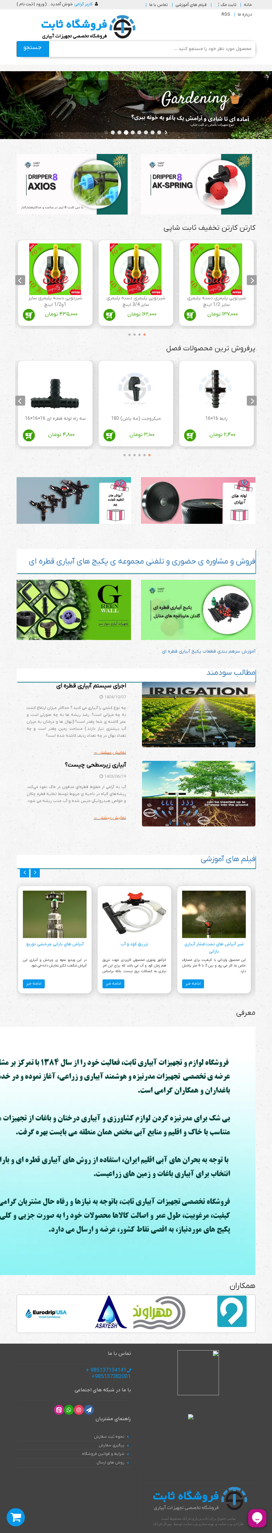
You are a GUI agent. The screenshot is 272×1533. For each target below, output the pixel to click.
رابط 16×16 (216, 419)
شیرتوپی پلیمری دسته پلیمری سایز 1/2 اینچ (216, 301)
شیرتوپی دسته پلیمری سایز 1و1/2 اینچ (55, 301)
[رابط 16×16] (216, 390)
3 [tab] (132, 333)
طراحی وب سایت (231, 1524)
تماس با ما (158, 5)
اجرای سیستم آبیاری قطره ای (91, 686)
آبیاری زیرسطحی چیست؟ (95, 765)
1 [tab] (142, 333)
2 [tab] (137, 333)
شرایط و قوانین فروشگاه (103, 1454)
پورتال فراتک (162, 1524)
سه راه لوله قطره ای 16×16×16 (55, 419)
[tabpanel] (216, 284)
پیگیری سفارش (111, 1445)
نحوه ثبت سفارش (109, 1436)
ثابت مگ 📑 (225, 5)
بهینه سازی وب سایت (198, 1524)
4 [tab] (127, 333)
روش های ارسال (110, 1462)
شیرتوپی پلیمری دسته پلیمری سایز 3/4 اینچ (136, 301)
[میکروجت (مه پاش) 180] (136, 390)
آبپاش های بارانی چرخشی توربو (55, 944)
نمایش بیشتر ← (110, 752)
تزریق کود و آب (134, 944)
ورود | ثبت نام (31, 4)
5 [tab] (127, 454)
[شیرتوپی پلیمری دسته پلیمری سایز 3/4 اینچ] (136, 269)
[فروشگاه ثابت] (86, 27)
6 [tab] (122, 454)
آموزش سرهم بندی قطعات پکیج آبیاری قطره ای (208, 651)
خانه (248, 5)
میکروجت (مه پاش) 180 (136, 419)
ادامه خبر (193, 983)
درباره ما (245, 14)
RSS (226, 14)
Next (20, 279)
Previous (252, 279)
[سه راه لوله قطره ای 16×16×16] (55, 390)
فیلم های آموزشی (191, 5)
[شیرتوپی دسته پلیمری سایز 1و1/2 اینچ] (55, 269)
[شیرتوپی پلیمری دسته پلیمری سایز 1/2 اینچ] (216, 269)
